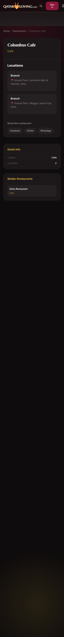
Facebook (15, 130)
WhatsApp (45, 130)
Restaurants (19, 31)
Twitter (30, 130)
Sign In (52, 6)
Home (6, 31)
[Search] (41, 6)
